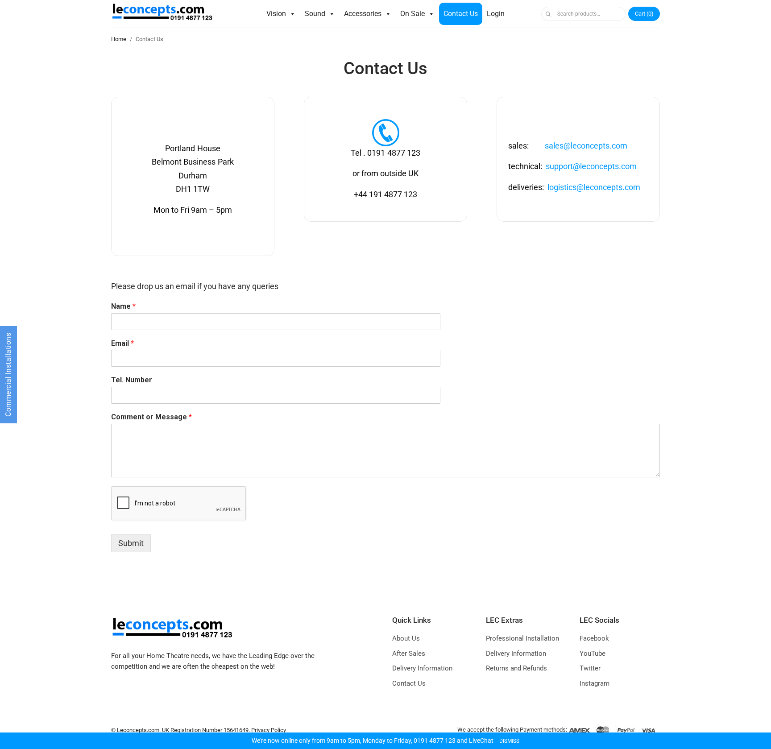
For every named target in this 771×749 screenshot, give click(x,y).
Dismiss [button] (509, 741)
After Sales (408, 654)
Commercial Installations (8, 375)
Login (496, 13)
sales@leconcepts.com (586, 145)
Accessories (362, 13)
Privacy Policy (268, 730)
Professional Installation (522, 638)
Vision (276, 13)
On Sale (412, 13)
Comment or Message (151, 417)
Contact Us (461, 13)
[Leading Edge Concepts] (164, 14)
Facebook (594, 638)
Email (122, 343)
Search (548, 14)
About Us (406, 638)
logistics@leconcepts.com (593, 187)
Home (118, 39)
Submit (131, 543)
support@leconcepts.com (591, 166)
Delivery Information (422, 668)
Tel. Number (131, 380)
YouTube (592, 654)
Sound (315, 13)
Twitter (590, 668)
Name (123, 306)
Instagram (594, 683)
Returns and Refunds (516, 668)
